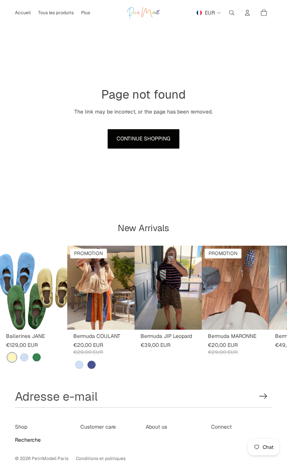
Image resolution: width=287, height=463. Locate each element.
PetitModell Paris (50, 459)
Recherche (28, 439)
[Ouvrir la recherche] (231, 12)
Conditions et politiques (101, 459)
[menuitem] (85, 13)
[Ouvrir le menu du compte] (247, 12)
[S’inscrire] (263, 396)
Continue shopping (143, 138)
